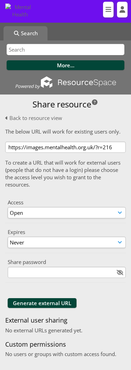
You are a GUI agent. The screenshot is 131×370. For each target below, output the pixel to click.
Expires (16, 231)
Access (15, 202)
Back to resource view (35, 117)
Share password (27, 261)
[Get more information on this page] (94, 102)
